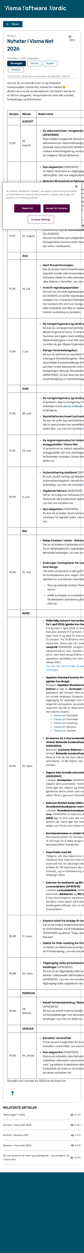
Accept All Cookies (56, 208)
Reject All (27, 208)
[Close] (76, 186)
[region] (42, 206)
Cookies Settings (41, 219)
